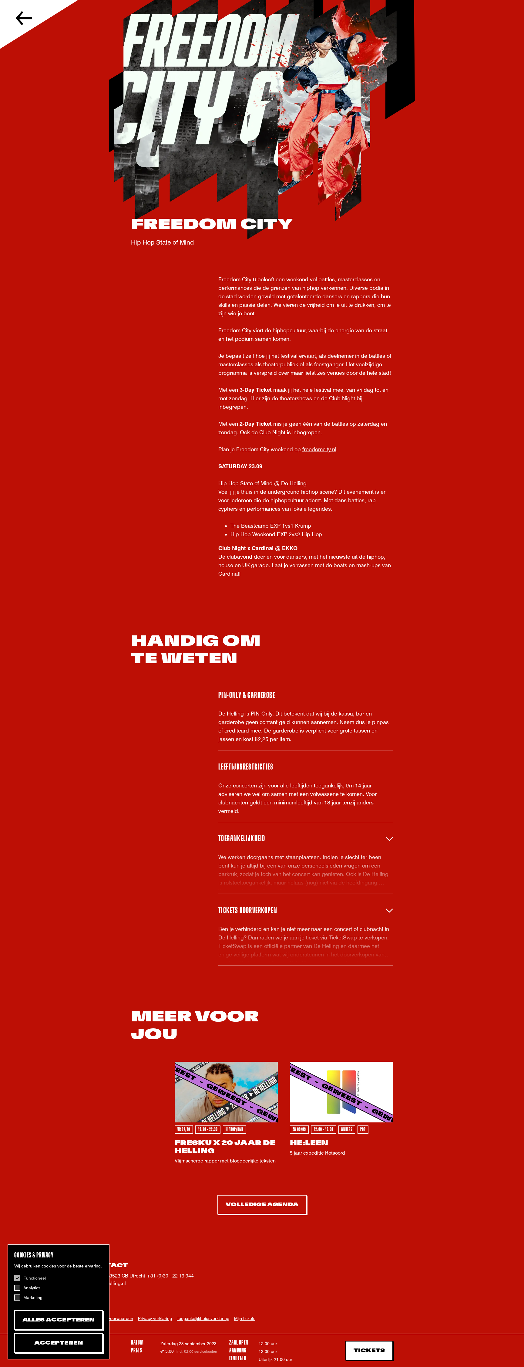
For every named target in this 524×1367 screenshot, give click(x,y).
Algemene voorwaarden (110, 1318)
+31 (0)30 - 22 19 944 (170, 1276)
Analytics (31, 1287)
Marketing (32, 1297)
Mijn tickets (244, 1318)
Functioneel (34, 1278)
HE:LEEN (309, 1143)
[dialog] (58, 1301)
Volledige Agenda (262, 1204)
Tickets (369, 1350)
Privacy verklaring (155, 1318)
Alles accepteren (58, 1320)
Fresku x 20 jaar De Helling (225, 1147)
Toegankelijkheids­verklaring (203, 1318)
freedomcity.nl (319, 449)
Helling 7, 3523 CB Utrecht (116, 1276)
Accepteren (58, 1343)
